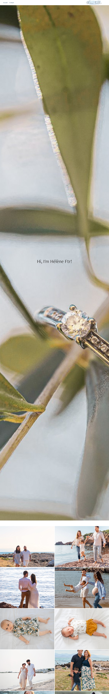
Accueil (5, 3)
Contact (11, 3)
